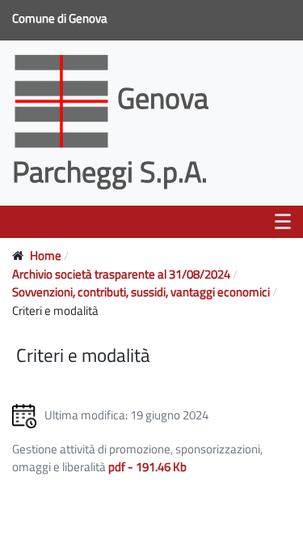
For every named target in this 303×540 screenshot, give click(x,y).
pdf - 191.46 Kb (147, 466)
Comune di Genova (61, 18)
